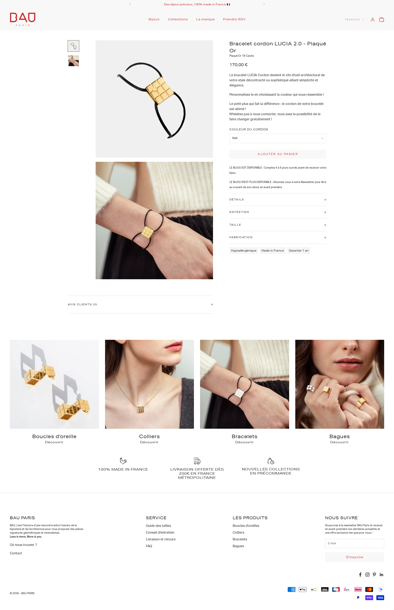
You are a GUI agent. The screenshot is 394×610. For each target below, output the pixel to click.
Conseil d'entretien (160, 532)
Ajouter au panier (278, 154)
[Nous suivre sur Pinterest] (374, 574)
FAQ (149, 546)
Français (352, 19)
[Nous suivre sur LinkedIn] (381, 574)
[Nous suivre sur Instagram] (367, 574)
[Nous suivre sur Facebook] (360, 574)
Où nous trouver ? (23, 545)
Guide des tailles (158, 525)
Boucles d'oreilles (246, 525)
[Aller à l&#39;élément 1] (73, 46)
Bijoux (154, 19)
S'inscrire (354, 557)
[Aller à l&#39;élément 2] (73, 61)
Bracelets (240, 539)
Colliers (238, 532)
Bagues (238, 546)
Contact (16, 553)
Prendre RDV (234, 19)
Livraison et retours (160, 539)
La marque (205, 19)
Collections (178, 19)
